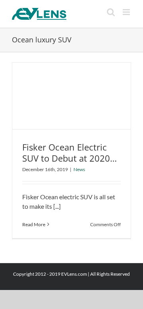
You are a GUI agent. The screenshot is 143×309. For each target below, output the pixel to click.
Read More (33, 224)
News (79, 169)
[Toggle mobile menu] (127, 12)
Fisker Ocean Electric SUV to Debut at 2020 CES (66, 158)
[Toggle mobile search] (111, 12)
